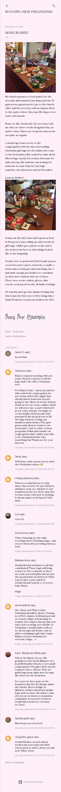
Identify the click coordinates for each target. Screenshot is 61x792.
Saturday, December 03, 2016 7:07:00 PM (35, 755)
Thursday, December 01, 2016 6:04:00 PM (34, 469)
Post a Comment (14, 762)
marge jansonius (24, 478)
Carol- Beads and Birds (28, 653)
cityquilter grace (24, 737)
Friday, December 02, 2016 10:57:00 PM (33, 644)
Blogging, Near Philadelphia (29, 11)
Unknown (20, 370)
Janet (18, 456)
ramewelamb (22, 605)
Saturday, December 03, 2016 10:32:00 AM (35, 709)
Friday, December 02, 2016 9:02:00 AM (33, 551)
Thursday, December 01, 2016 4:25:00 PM (34, 362)
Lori (17, 514)
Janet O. (19, 352)
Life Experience (19, 336)
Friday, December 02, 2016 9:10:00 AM (33, 596)
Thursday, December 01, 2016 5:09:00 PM (34, 447)
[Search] (54, 5)
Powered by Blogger (33, 782)
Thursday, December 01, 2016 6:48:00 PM (34, 524)
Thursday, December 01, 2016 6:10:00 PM (34, 505)
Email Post (18, 331)
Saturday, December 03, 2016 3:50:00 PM (34, 728)
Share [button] (8, 331)
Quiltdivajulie (22, 718)
